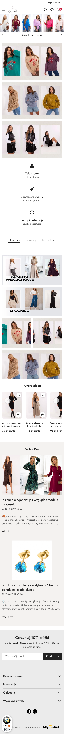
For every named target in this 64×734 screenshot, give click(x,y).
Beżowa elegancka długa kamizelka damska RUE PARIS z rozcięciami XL (36, 424)
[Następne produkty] (56, 401)
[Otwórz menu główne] (3, 9)
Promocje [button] (31, 240)
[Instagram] (35, 711)
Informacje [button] (9, 684)
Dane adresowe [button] (13, 676)
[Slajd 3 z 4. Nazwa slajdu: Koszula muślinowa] (32, 23)
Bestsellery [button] (49, 240)
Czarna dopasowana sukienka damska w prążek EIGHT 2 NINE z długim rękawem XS (12, 424)
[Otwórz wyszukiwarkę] (45, 10)
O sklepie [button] (9, 693)
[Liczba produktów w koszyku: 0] (58, 10)
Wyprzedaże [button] (32, 385)
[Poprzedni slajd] (2, 35)
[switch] (7, 729)
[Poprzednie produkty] (8, 401)
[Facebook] (29, 711)
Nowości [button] (14, 240)
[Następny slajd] (61, 35)
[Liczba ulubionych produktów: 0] (52, 10)
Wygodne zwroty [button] (13, 701)
